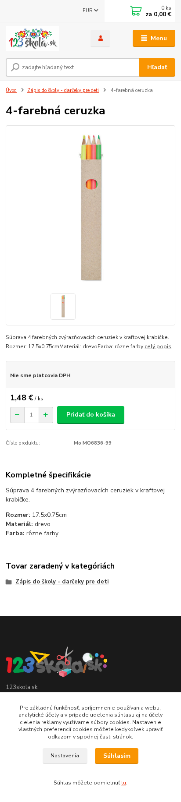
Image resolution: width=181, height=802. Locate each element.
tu (123, 782)
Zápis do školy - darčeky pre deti (63, 90)
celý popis (158, 346)
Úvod (11, 90)
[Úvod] (41, 38)
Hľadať (157, 67)
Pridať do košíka (90, 414)
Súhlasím (116, 756)
